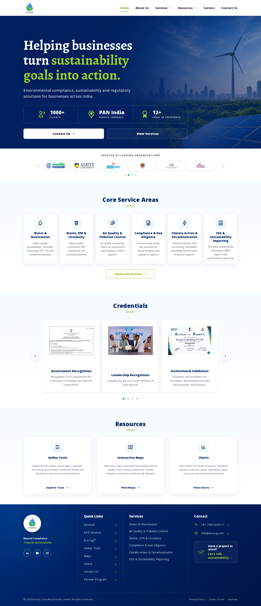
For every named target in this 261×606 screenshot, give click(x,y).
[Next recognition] (225, 356)
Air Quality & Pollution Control (148, 531)
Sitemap (232, 599)
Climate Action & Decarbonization (151, 552)
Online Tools (92, 548)
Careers (209, 8)
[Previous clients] (37, 166)
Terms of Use (216, 599)
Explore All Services (128, 274)
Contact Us (229, 8)
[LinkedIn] (27, 553)
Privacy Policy (197, 599)
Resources (185, 8)
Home (125, 8)
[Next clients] (223, 166)
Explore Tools (55, 487)
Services (161, 8)
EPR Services (92, 532)
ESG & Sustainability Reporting (149, 559)
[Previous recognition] (35, 356)
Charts (88, 564)
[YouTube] (37, 553)
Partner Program (95, 579)
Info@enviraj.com (212, 533)
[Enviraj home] (30, 8)
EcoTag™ (90, 540)
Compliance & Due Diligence (147, 545)
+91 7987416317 (212, 524)
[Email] (47, 553)
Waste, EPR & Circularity (145, 538)
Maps (87, 556)
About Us (142, 8)
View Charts (201, 487)
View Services (148, 134)
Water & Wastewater (143, 524)
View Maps (128, 487)
